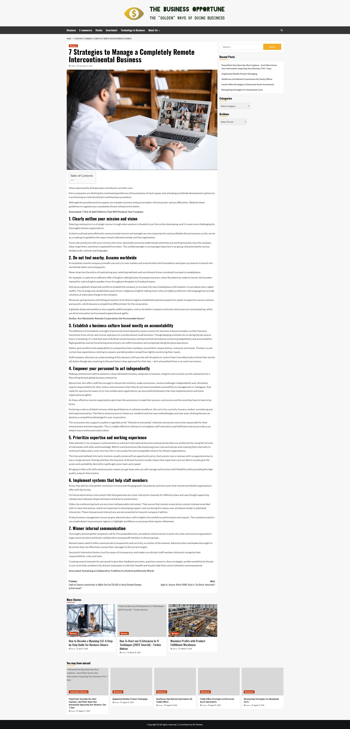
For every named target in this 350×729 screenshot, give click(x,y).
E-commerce (85, 30)
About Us (153, 30)
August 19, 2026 (171, 705)
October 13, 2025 (186, 648)
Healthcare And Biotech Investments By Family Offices (246, 79)
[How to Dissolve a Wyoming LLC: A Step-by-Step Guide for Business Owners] (91, 620)
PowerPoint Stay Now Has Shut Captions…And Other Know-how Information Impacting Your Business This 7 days (249, 67)
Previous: (105, 585)
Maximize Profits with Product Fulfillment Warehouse (187, 643)
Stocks (98, 30)
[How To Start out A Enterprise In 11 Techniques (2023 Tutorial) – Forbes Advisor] (142, 620)
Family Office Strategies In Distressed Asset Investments (247, 84)
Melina (73, 66)
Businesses (118, 692)
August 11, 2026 (259, 705)
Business (71, 30)
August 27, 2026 (84, 711)
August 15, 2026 (215, 705)
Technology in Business (133, 30)
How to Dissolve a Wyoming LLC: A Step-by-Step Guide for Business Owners (91, 643)
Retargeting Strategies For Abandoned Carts (242, 89)
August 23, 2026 (128, 702)
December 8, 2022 (86, 66)
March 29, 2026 (135, 652)
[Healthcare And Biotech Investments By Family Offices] (175, 681)
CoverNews (183, 724)
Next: (188, 583)
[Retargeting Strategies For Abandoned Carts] (262, 681)
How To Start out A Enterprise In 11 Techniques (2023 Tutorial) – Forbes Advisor (140, 645)
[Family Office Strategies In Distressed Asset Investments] (219, 681)
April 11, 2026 (83, 648)
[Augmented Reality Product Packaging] (131, 681)
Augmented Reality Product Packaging (239, 74)
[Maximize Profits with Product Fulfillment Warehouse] (192, 620)
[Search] (281, 30)
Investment (111, 30)
